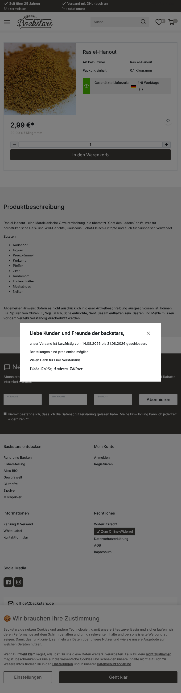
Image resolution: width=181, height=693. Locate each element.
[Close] (148, 333)
